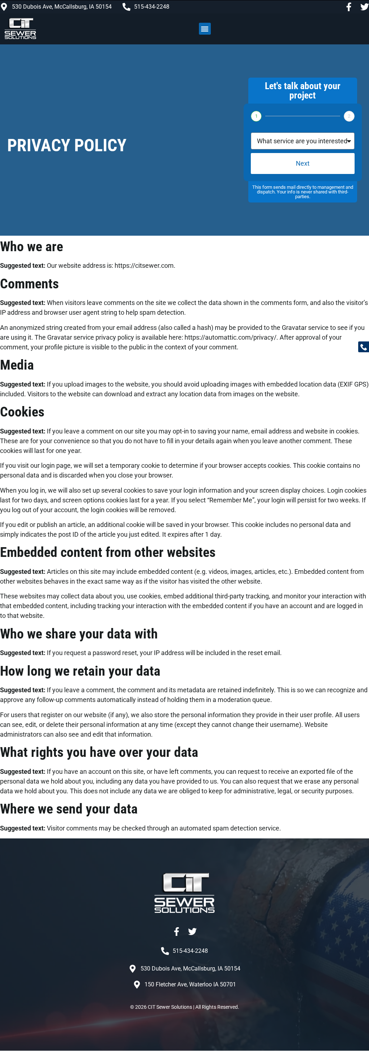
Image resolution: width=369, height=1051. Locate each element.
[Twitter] (364, 7)
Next (303, 163)
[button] (205, 29)
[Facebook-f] (348, 7)
